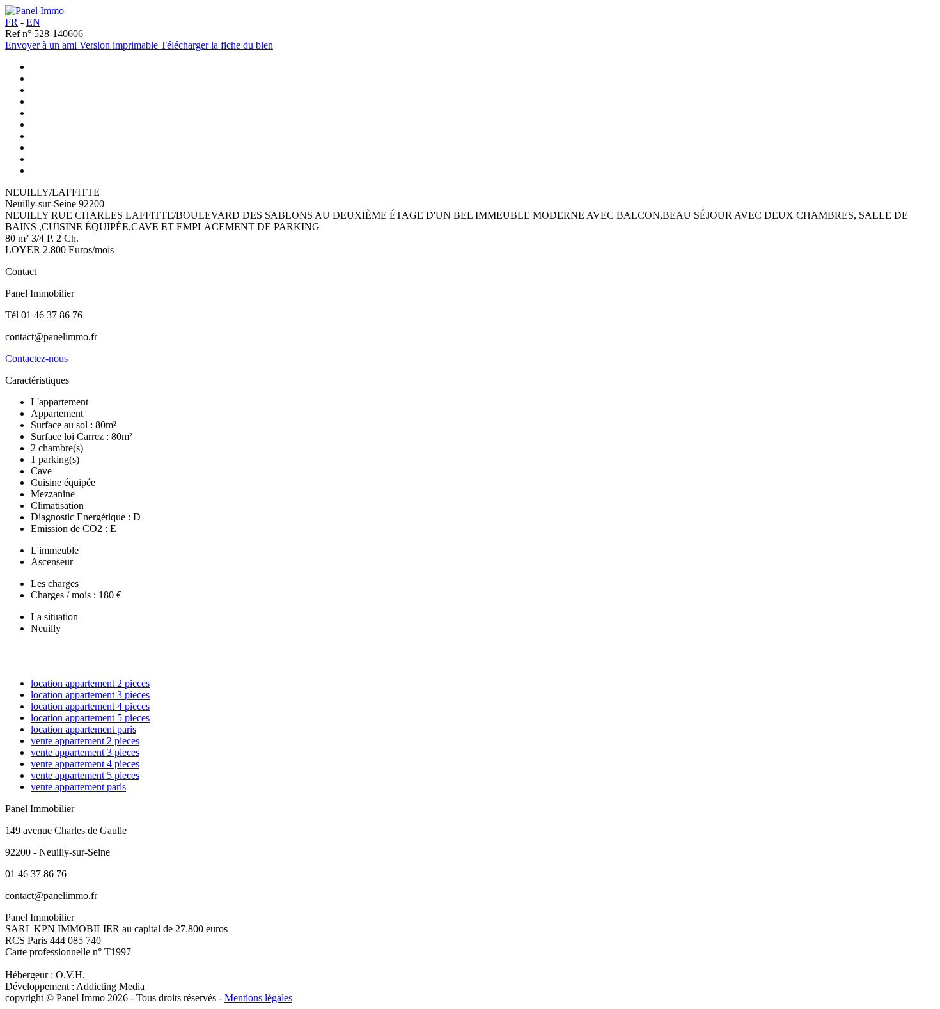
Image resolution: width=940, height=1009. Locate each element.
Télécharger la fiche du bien (217, 45)
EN (33, 22)
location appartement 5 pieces (90, 717)
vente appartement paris (78, 786)
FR (11, 22)
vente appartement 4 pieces (85, 763)
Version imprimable (120, 45)
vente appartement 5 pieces (85, 775)
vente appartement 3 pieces (85, 752)
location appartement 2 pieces (90, 683)
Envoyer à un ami (42, 45)
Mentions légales (258, 997)
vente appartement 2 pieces (85, 740)
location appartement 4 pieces (90, 706)
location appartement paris (83, 729)
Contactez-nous (36, 358)
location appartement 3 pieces (90, 694)
